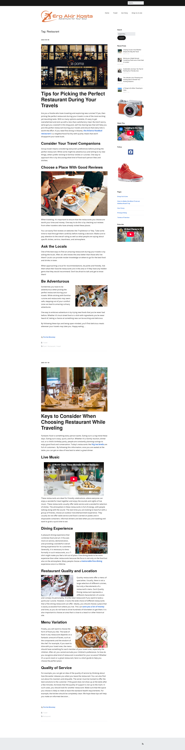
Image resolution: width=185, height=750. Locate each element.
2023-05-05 (45, 40)
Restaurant (51, 346)
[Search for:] (126, 34)
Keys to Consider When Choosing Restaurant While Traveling (73, 421)
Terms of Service (123, 217)
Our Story (124, 13)
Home (107, 13)
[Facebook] (130, 152)
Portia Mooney (49, 337)
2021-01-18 (45, 363)
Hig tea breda (98, 444)
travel (59, 346)
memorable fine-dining (91, 561)
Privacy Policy (122, 213)
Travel (115, 13)
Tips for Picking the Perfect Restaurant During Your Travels (73, 99)
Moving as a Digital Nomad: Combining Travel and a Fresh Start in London (133, 60)
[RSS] (143, 743)
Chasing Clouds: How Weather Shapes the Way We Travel (132, 50)
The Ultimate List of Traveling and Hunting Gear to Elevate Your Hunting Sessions (133, 79)
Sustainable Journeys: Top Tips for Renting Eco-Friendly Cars (133, 70)
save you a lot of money (93, 606)
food (44, 346)
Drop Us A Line (137, 13)
